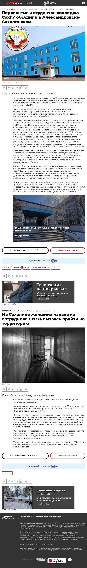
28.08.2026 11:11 (7, 311)
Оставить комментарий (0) (67, 250)
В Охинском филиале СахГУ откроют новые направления (42, 229)
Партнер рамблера (27, 559)
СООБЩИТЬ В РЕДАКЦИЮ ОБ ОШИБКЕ (48, 517)
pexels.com (6, 384)
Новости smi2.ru (9, 304)
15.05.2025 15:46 (7, 9)
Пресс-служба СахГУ (9, 82)
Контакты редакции (27, 517)
